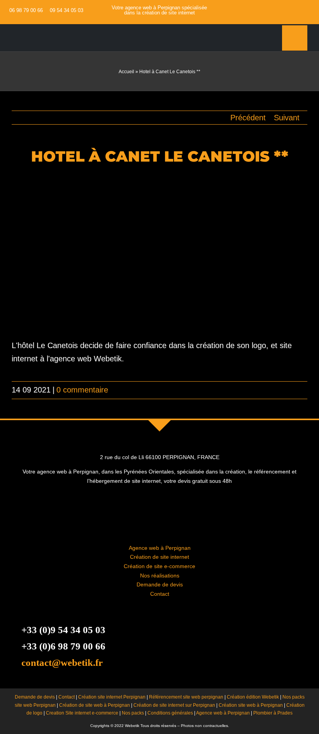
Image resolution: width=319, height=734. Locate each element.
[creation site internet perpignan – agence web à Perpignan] (48, 28)
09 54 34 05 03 (66, 10)
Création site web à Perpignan (251, 705)
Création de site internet (159, 557)
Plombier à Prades (273, 713)
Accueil (126, 71)
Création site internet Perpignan (111, 697)
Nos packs (133, 713)
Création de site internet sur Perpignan (174, 705)
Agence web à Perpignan (160, 548)
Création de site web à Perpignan (94, 705)
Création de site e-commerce (159, 566)
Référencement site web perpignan (186, 697)
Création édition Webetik (253, 697)
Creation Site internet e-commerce (82, 713)
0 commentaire (82, 389)
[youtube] (304, 10)
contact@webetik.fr (62, 662)
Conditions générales (170, 713)
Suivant (287, 117)
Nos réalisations (159, 575)
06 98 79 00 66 (26, 10)
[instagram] (316, 10)
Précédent (248, 117)
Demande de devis (160, 584)
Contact (159, 594)
